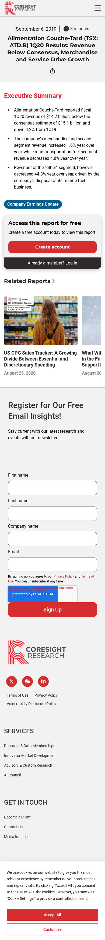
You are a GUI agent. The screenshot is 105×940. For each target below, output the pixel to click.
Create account (52, 247)
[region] (52, 900)
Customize (52, 929)
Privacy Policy (64, 576)
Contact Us (13, 827)
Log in (71, 263)
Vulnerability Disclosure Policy (31, 704)
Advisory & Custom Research (28, 765)
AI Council (12, 775)
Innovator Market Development (30, 755)
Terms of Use (17, 695)
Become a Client (17, 817)
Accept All (52, 915)
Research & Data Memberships (29, 746)
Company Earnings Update (33, 204)
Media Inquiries (16, 836)
